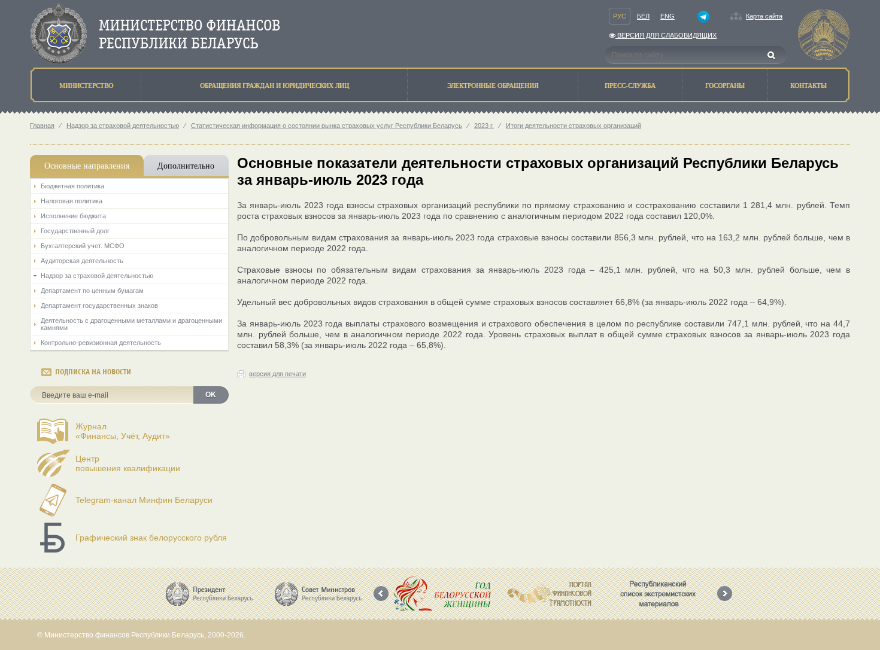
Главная (42, 125)
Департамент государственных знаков (99, 305)
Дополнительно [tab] (185, 165)
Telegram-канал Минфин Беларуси (144, 500)
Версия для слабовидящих (666, 35)
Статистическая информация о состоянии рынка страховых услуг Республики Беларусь (326, 125)
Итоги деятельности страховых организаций (573, 125)
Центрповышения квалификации (127, 463)
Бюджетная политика (72, 186)
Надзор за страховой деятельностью (122, 125)
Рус (619, 16)
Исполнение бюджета (73, 215)
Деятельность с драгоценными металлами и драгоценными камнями (131, 324)
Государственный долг (75, 230)
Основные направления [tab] (86, 165)
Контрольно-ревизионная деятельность (101, 342)
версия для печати (277, 373)
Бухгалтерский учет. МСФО (83, 245)
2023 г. (484, 125)
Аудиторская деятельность (82, 260)
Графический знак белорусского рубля (151, 537)
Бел (643, 16)
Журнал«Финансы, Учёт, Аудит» (122, 431)
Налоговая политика (71, 201)
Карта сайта (764, 16)
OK (210, 394)
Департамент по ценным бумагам (92, 290)
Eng (667, 16)
